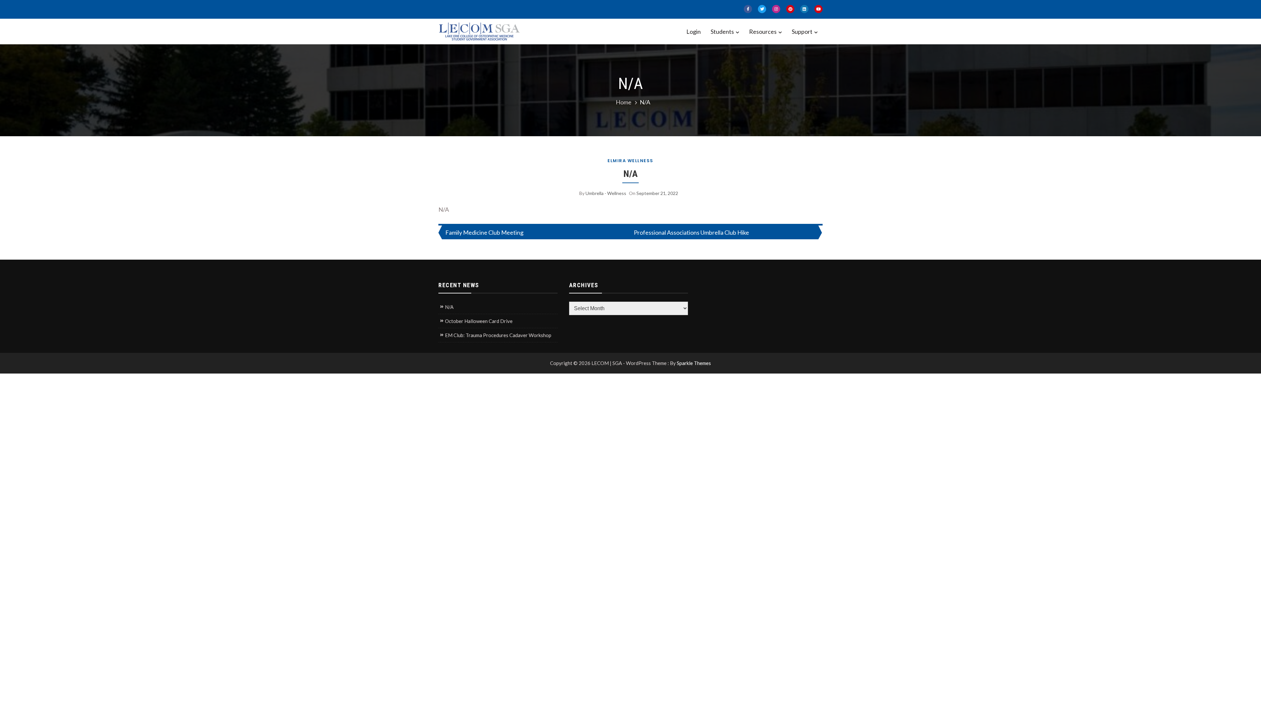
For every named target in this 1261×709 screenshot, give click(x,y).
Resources (763, 31)
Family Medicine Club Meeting (484, 232)
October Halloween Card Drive (479, 321)
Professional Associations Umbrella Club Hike (691, 232)
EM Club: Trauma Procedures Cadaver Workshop (498, 335)
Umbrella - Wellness (606, 193)
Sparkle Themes (694, 363)
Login (693, 31)
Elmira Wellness (630, 161)
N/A (630, 173)
